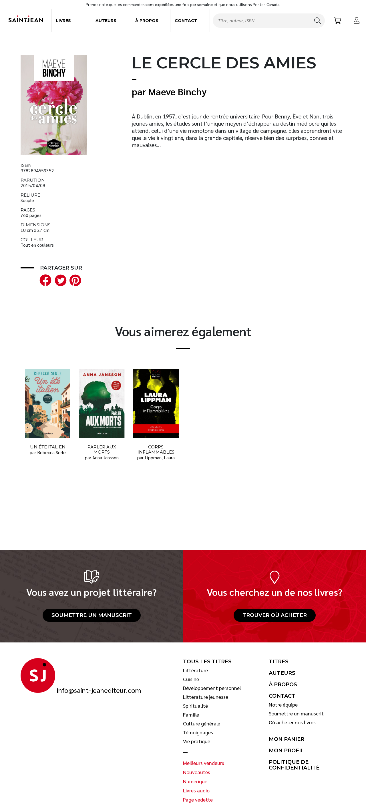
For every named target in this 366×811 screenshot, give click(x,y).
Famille (191, 714)
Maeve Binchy (177, 91)
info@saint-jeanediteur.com (99, 690)
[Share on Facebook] (44, 279)
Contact (186, 20)
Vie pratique (196, 741)
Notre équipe (283, 704)
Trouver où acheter (274, 615)
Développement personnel (212, 688)
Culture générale (201, 723)
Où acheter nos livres (292, 722)
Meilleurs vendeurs (203, 763)
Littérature (195, 670)
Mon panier (286, 739)
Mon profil (286, 750)
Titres (279, 661)
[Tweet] (59, 279)
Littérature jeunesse (205, 697)
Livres (63, 20)
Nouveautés (196, 772)
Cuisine (191, 679)
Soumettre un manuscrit (91, 615)
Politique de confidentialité (294, 765)
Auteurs (106, 20)
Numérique (195, 781)
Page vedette (198, 799)
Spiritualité (195, 706)
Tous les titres (207, 661)
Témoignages (198, 732)
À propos (146, 20)
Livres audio (196, 790)
